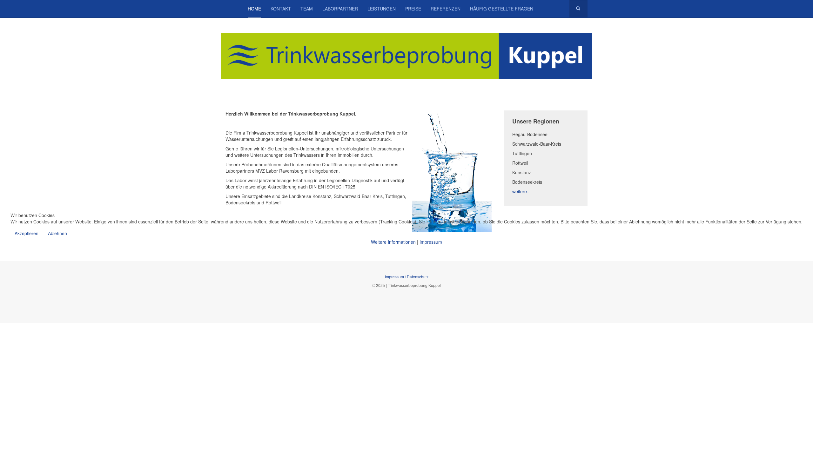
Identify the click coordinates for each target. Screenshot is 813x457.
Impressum (431, 242)
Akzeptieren (26, 233)
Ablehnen (57, 233)
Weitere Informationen (393, 242)
